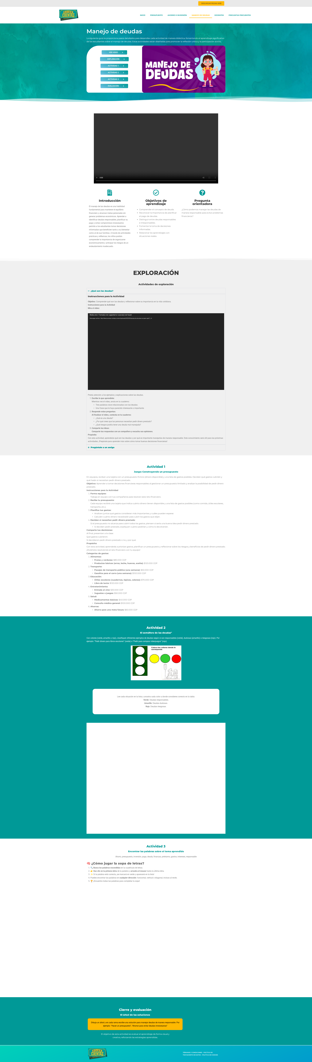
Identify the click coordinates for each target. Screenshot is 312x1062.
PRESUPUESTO (156, 15)
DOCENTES (219, 15)
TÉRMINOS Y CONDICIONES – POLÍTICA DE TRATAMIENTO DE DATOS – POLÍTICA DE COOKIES (200, 1054)
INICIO (142, 15)
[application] (156, 351)
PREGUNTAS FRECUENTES (240, 15)
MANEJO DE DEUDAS (201, 15)
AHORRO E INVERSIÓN (177, 15)
